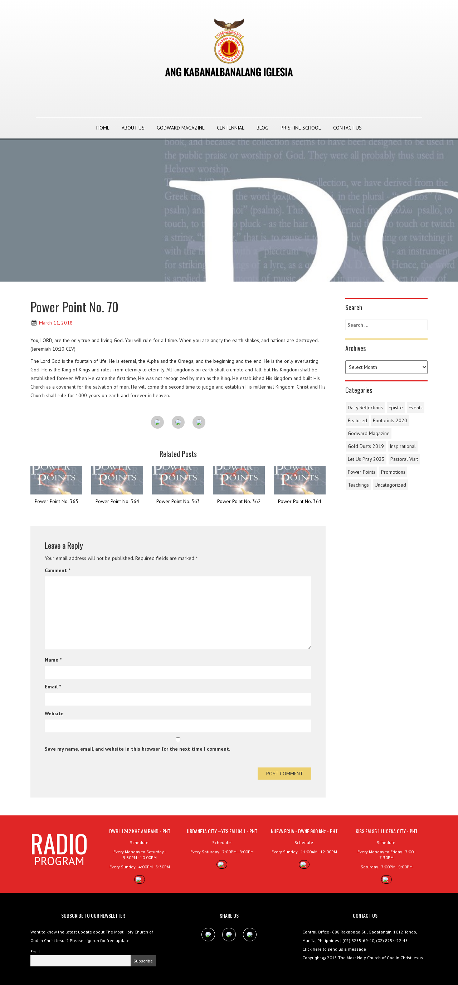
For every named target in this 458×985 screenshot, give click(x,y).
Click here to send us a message (334, 949)
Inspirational (403, 446)
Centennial (230, 128)
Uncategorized (390, 485)
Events (416, 407)
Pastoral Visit (404, 459)
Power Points (361, 472)
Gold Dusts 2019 (366, 446)
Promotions (393, 472)
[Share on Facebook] (157, 422)
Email (53, 686)
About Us (133, 128)
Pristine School (301, 128)
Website (54, 713)
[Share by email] (199, 422)
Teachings (358, 485)
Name (53, 660)
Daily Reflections (365, 407)
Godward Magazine (181, 128)
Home (102, 128)
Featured (357, 420)
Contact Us (347, 128)
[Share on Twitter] (178, 422)
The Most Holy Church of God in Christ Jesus (380, 957)
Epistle (396, 407)
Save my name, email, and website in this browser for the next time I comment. (137, 749)
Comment (57, 570)
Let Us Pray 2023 (366, 459)
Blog (262, 128)
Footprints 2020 (390, 420)
